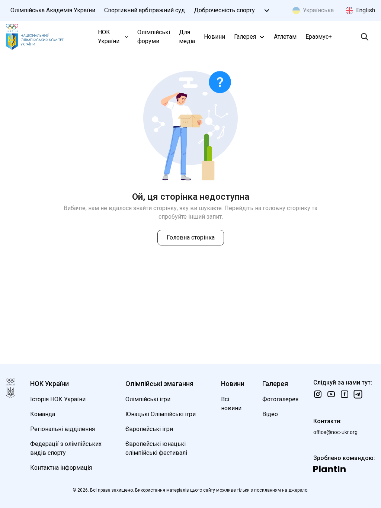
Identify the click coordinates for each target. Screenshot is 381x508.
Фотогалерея (280, 399)
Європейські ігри (149, 429)
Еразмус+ (318, 36)
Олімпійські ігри (147, 399)
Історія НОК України (58, 399)
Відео (270, 414)
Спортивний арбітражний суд (144, 10)
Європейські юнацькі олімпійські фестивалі (156, 448)
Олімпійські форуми (153, 37)
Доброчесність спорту (224, 10)
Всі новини (231, 404)
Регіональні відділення (62, 429)
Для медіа (187, 37)
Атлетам (285, 36)
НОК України (108, 37)
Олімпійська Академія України (52, 10)
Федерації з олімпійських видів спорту (66, 448)
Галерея (245, 36)
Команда (42, 414)
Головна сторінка (191, 237)
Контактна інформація (61, 467)
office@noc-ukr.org (335, 432)
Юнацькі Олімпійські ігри (160, 414)
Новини (214, 36)
